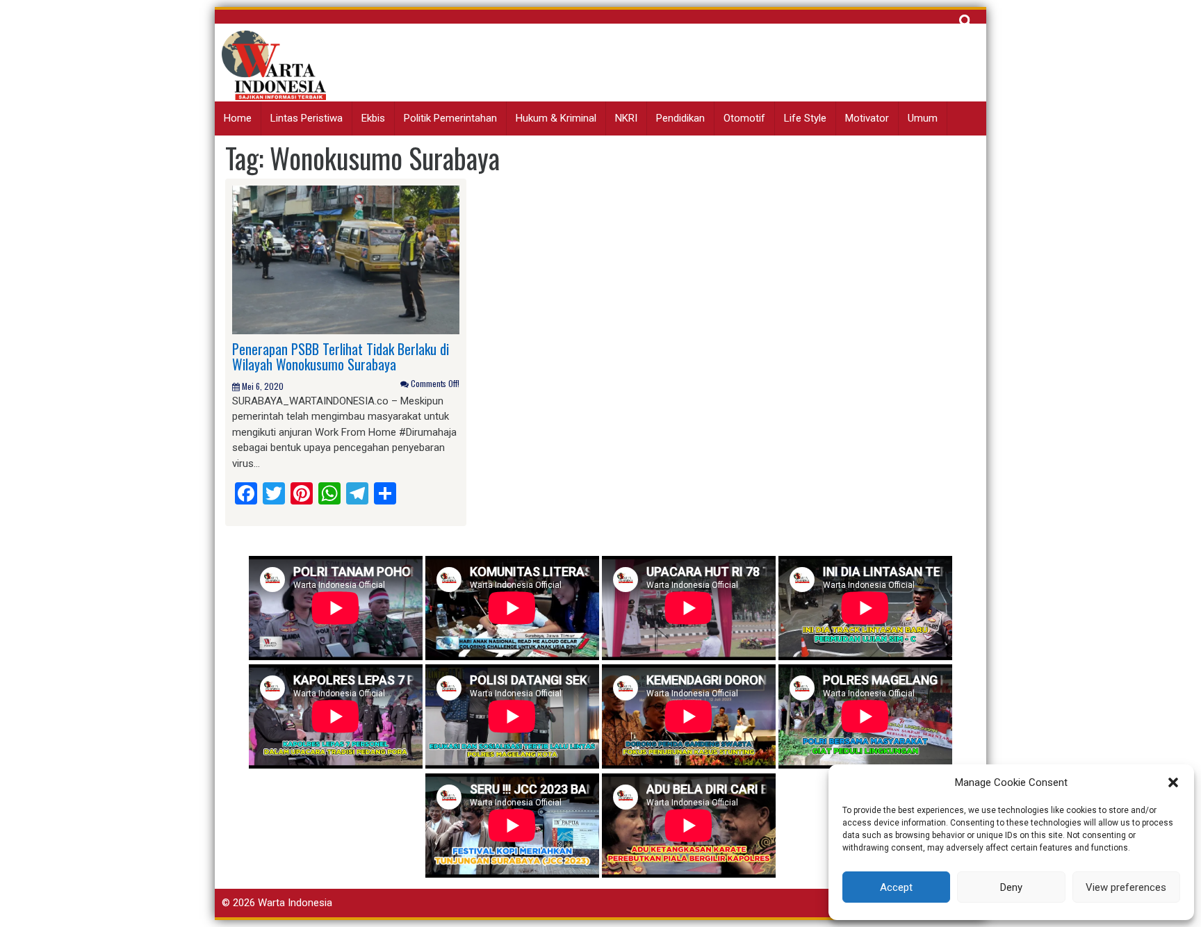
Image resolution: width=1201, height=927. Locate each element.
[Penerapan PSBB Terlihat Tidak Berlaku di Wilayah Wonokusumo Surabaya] (345, 259)
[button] (1173, 782)
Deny (1011, 887)
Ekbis (373, 118)
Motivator (867, 118)
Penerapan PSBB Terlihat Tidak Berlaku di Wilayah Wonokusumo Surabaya (340, 356)
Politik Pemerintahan (450, 118)
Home (238, 118)
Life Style (805, 118)
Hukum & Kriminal (556, 118)
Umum (923, 118)
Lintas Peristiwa (306, 118)
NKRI (626, 118)
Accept (896, 887)
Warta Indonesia (295, 902)
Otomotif (744, 118)
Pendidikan (680, 118)
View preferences (1126, 887)
